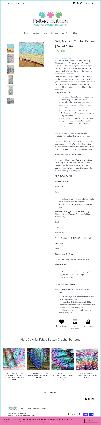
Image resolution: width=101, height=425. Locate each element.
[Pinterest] (78, 3)
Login (9, 3)
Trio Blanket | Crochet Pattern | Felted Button (38, 374)
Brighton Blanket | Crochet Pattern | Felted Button (62, 375)
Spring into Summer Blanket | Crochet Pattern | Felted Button (14, 375)
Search (43, 409)
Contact (36, 409)
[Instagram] (81, 3)
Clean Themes (18, 416)
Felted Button (22, 414)
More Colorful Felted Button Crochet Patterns (50, 339)
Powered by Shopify (28, 416)
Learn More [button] (54, 422)
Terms (29, 409)
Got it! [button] (91, 421)
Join (15, 3)
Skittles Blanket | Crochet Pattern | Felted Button (87, 375)
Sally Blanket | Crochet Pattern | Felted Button (75, 44)
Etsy (89, 149)
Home (22, 409)
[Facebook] (74, 3)
